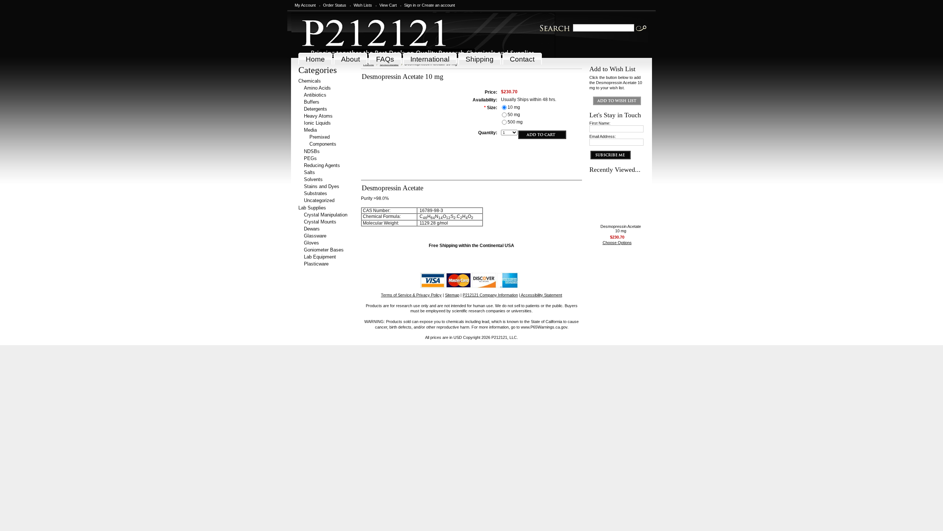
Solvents (313, 179)
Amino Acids (317, 88)
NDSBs (312, 151)
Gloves (311, 243)
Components (322, 144)
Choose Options (617, 242)
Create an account (438, 5)
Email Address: (602, 136)
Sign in (410, 5)
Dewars (312, 229)
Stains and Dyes (321, 186)
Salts (309, 172)
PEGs (310, 158)
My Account (305, 5)
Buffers (311, 102)
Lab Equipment (320, 257)
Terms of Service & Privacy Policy (411, 295)
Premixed (319, 137)
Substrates (315, 193)
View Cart (388, 5)
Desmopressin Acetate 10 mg (620, 228)
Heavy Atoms (318, 116)
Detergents (315, 109)
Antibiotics (315, 95)
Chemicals (309, 81)
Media (310, 130)
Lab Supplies (312, 208)
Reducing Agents (322, 165)
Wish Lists (363, 5)
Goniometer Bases (324, 250)
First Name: (599, 123)
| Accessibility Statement (540, 295)
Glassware (315, 236)
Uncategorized (319, 200)
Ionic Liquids (317, 123)
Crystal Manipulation (325, 215)
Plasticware (316, 264)
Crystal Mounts (320, 222)
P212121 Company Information (490, 295)
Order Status (334, 5)
